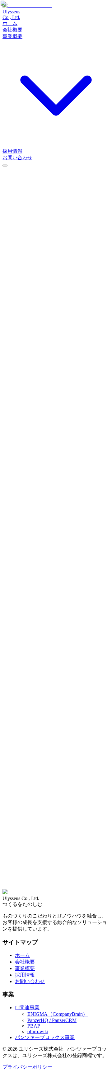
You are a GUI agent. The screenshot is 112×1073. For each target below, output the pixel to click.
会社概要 (50, 895)
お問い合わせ (17, 895)
